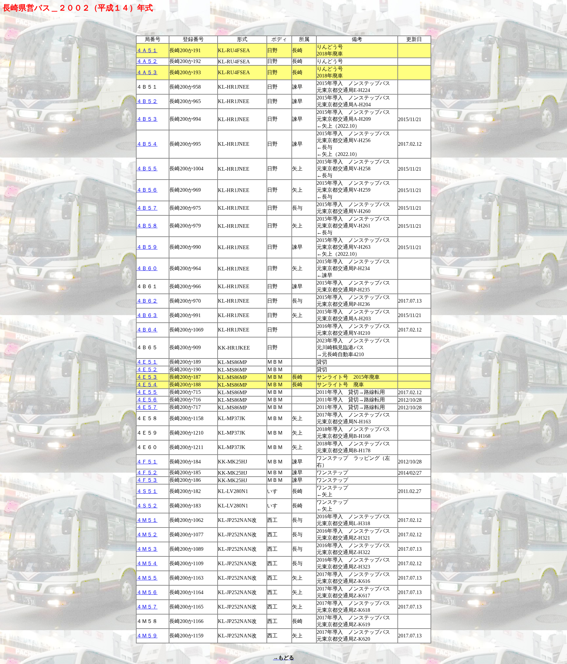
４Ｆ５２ (147, 472)
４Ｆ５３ (147, 480)
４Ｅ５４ (147, 384)
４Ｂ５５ (147, 168)
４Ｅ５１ (147, 362)
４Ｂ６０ (147, 268)
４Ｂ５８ (147, 225)
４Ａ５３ (147, 72)
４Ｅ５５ (147, 392)
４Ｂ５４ (147, 144)
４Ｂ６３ (147, 315)
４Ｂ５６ (147, 190)
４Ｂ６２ (147, 301)
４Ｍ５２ (147, 534)
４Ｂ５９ (147, 247)
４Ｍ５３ (147, 549)
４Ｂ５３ (147, 119)
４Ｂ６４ (147, 329)
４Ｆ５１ (147, 461)
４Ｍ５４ (147, 563)
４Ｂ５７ (147, 208)
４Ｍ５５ (147, 578)
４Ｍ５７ (147, 607)
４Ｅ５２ (147, 369)
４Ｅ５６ (147, 399)
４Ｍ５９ (147, 635)
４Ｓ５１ (147, 491)
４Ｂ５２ (147, 101)
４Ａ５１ (147, 50)
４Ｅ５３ (147, 377)
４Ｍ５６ (147, 592)
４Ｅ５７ (147, 407)
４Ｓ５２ (147, 505)
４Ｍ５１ (147, 520)
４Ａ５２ (147, 61)
